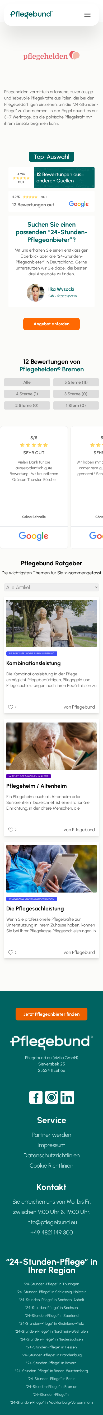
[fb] (36, 1097)
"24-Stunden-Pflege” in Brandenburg (52, 1355)
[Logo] (34, 15)
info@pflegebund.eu (51, 1222)
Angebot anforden (51, 323)
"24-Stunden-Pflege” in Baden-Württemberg (51, 1371)
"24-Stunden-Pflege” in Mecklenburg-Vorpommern (51, 1402)
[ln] (67, 1097)
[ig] (51, 1097)
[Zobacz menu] (87, 15)
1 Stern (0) (76, 405)
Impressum (51, 1145)
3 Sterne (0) (75, 393)
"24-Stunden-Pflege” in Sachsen (51, 1308)
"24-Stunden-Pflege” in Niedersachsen (51, 1339)
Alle (27, 382)
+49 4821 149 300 (51, 1232)
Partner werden (51, 1134)
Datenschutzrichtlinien (52, 1155)
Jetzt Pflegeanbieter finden (51, 1014)
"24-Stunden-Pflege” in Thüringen (51, 1284)
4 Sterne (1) (27, 393)
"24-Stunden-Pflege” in (52, 1394)
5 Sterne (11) (76, 382)
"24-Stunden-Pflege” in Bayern (51, 1363)
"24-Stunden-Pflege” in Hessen (51, 1347)
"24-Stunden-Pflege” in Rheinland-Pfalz (51, 1323)
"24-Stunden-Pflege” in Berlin (52, 1379)
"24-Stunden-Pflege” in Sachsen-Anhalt (51, 1300)
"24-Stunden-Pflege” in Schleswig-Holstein (52, 1292)
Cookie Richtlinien (51, 1165)
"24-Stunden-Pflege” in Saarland (51, 1315)
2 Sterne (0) (27, 405)
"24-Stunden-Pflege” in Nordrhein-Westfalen (51, 1331)
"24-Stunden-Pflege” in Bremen (51, 1386)
